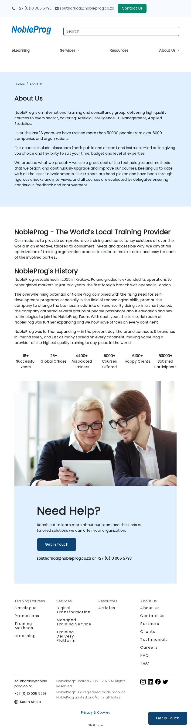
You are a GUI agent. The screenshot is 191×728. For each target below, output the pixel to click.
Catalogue (25, 608)
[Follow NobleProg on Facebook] (158, 681)
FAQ (144, 655)
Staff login (95, 725)
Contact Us (132, 8)
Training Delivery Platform (66, 636)
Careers (149, 647)
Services (68, 50)
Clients (147, 631)
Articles (106, 608)
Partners (149, 623)
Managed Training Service (74, 622)
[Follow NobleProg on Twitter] (165, 681)
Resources (119, 50)
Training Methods (23, 626)
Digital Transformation (73, 610)
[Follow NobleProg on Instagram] (143, 681)
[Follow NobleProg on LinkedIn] (150, 681)
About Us (168, 50)
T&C (144, 663)
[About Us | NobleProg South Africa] (36, 29)
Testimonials (154, 639)
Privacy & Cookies (95, 712)
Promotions (26, 615)
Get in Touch (167, 718)
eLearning (21, 50)
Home (20, 84)
